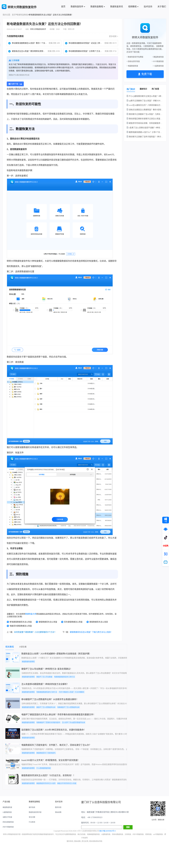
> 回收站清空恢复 (133, 61)
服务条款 (58, 807)
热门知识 (131, 89)
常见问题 (32, 817)
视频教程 (132, 6)
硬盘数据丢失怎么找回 (98, 622)
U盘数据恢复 (7, 812)
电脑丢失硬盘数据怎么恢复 (21, 626)
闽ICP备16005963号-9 (107, 831)
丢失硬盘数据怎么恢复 (73, 622)
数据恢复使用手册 (35, 812)
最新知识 (143, 89)
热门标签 (155, 89)
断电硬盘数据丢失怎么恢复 (21, 622)
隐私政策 (58, 812)
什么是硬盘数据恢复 (43, 768)
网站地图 (92, 841)
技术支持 (148, 6)
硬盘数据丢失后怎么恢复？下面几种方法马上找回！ (91, 632)
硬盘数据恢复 (7, 807)
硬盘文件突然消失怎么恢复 (66, 783)
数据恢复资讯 (116, 6)
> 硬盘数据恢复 (158, 57)
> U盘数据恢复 (158, 66)
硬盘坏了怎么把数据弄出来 (45, 707)
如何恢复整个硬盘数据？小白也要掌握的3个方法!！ (35, 632)
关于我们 (162, 6)
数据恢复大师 (30, 614)
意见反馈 (85, 841)
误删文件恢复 (7, 817)
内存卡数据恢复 (8, 827)
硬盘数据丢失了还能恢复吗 (45, 753)
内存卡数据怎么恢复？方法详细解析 (71, 692)
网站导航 (99, 841)
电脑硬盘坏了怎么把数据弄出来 (68, 707)
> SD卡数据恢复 (158, 61)
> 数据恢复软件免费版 (134, 57)
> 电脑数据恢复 (132, 66)
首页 (63, 6)
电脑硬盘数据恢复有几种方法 (64, 677)
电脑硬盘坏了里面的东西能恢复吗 (48, 722)
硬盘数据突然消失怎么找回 (45, 783)
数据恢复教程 (96, 6)
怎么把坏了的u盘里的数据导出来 (73, 722)
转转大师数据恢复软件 (38, 29)
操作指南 (32, 807)
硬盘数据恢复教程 (28, 662)
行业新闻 (32, 822)
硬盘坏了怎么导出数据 (44, 677)
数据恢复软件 (77, 6)
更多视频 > (113, 36)
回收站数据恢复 (8, 822)
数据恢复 (22, 104)
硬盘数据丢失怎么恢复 (48, 622)
